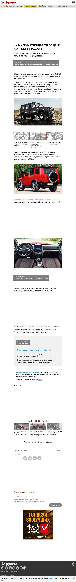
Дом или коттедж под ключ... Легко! (33, 350)
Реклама (13, 571)
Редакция (4, 571)
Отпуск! (72, 6)
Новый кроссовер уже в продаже (27, 372)
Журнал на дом (30, 6)
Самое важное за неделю (24, 492)
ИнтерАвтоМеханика (13, 6)
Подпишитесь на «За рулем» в (38, 442)
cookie (50, 578)
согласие (17, 501)
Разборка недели (46, 6)
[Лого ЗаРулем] (8, 2)
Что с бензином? (61, 6)
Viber (40, 380)
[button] (74, 578)
